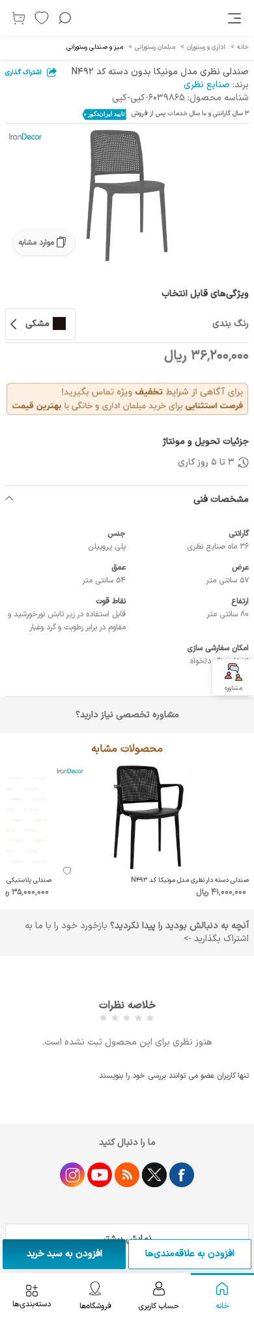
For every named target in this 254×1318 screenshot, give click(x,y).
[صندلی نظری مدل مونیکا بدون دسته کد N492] (127, 195)
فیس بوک (181, 1174)
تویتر (154, 1174)
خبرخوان (127, 1174)
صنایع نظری (207, 85)
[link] (236, 18)
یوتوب (99, 1174)
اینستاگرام (72, 1174)
